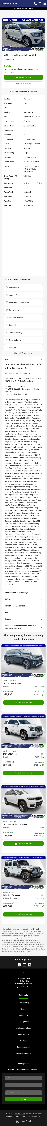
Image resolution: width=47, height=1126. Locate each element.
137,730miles (38, 828)
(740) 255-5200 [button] (25, 987)
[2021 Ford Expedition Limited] (23, 660)
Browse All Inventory (23, 77)
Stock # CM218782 (9, 892)
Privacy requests (23, 1047)
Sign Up (23, 1099)
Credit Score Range (23, 1053)
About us (23, 1009)
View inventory (23, 1003)
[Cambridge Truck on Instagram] (28, 964)
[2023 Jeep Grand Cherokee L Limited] (23, 802)
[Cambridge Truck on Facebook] (18, 964)
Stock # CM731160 (9, 821)
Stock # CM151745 (9, 751)
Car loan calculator (23, 1028)
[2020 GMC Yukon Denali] (23, 731)
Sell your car (23, 1015)
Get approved (23, 1022)
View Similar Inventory (23, 84)
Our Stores (24, 1041)
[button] (35, 3)
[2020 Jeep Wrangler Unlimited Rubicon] (23, 872)
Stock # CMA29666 (9, 680)
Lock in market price (25, 702)
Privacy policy (23, 1034)
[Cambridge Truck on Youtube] (23, 964)
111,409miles (38, 687)
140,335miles (38, 757)
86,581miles (39, 898)
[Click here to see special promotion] (23, 9)
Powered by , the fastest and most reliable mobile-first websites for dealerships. (24, 1115)
